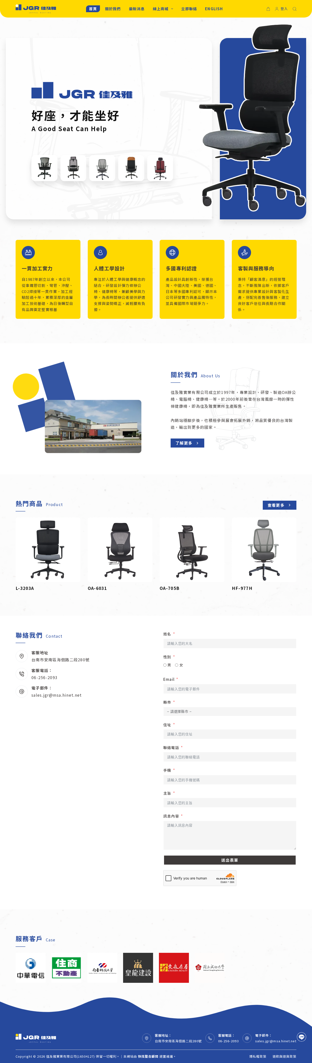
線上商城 (161, 8)
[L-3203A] (48, 549)
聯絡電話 (171, 747)
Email (169, 679)
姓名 (167, 633)
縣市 (167, 702)
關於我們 (113, 8)
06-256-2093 (44, 677)
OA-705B (170, 588)
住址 (167, 724)
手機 (167, 770)
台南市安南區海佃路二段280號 (60, 660)
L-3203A (25, 588)
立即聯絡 (189, 8)
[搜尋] (294, 9)
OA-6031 (97, 588)
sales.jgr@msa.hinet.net (56, 695)
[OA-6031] (120, 549)
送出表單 (229, 860)
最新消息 (137, 8)
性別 (167, 656)
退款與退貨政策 (284, 1056)
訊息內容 (171, 816)
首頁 (93, 8)
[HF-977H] (264, 549)
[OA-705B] (192, 549)
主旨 (167, 793)
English (214, 8)
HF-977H (242, 588)
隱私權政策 (257, 1056)
